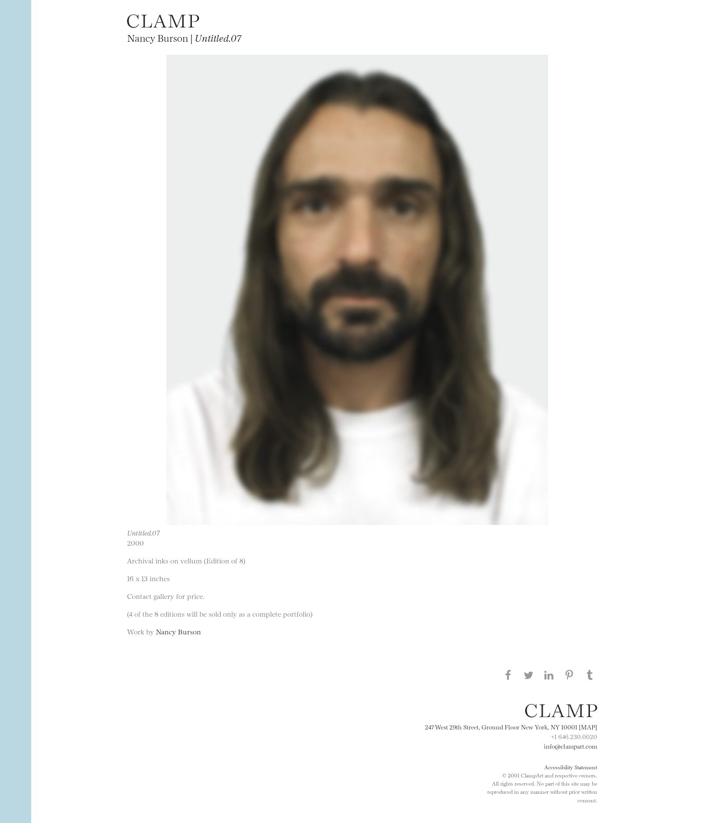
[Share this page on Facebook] (508, 674)
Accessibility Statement (570, 766)
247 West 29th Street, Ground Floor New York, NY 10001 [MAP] (511, 726)
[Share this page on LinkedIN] (549, 674)
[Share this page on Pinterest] (569, 674)
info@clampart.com (570, 746)
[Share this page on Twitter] (528, 674)
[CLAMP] (163, 24)
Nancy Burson (178, 631)
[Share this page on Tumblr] (590, 674)
